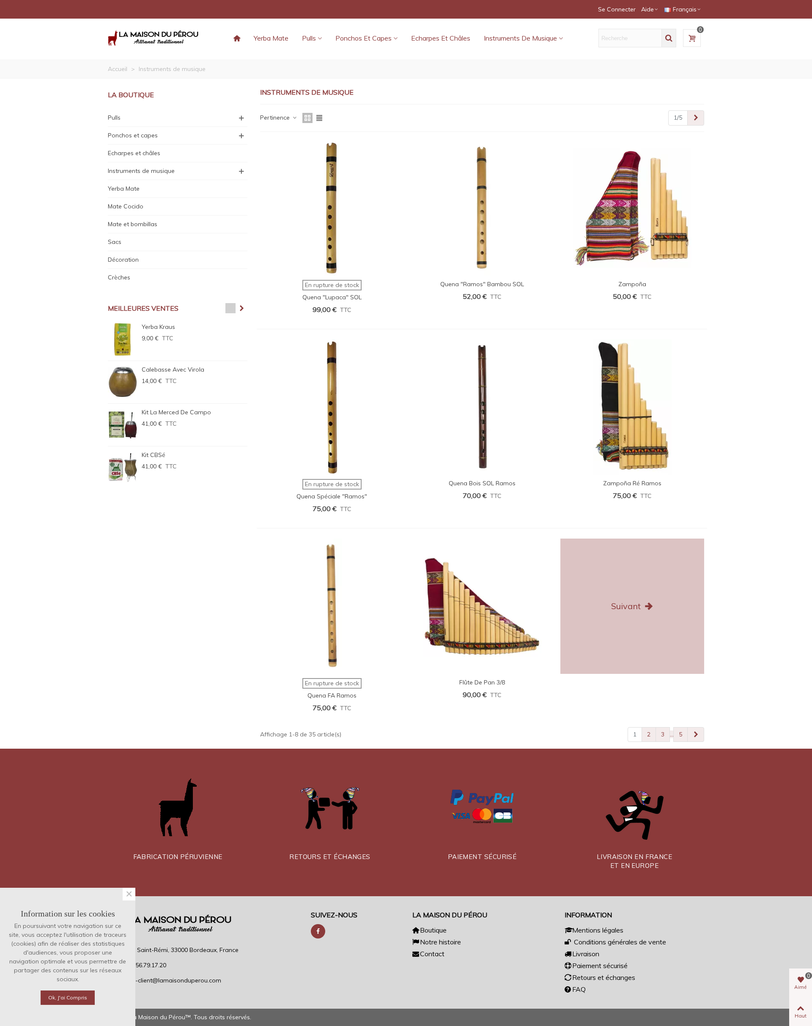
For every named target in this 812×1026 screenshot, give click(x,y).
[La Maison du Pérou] (154, 38)
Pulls (309, 38)
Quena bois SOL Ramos (482, 483)
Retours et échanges (603, 977)
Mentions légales (597, 930)
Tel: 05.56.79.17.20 (141, 965)
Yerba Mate (271, 38)
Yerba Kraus (158, 327)
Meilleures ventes (143, 308)
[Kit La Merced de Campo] (122, 425)
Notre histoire (440, 942)
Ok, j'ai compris (67, 997)
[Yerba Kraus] (122, 339)
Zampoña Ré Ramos (632, 483)
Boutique (433, 930)
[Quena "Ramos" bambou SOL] (482, 208)
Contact (432, 953)
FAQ (579, 989)
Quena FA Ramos (332, 695)
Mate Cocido (125, 206)
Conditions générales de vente (619, 942)
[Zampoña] (632, 208)
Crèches (119, 277)
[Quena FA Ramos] (332, 606)
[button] (650, 9)
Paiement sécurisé (600, 965)
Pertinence (275, 117)
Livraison (585, 953)
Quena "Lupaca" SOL (332, 297)
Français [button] (685, 9)
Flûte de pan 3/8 (482, 682)
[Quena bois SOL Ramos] (482, 407)
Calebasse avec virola (173, 369)
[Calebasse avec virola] (122, 382)
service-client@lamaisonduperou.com (168, 980)
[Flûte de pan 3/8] (482, 606)
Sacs (114, 242)
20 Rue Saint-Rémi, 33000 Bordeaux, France (177, 950)
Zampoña (632, 284)
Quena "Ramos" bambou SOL (482, 284)
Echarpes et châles (440, 38)
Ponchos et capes (363, 38)
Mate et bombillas (132, 224)
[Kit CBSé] (122, 467)
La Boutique (131, 94)
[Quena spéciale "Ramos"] (332, 407)
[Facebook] (318, 931)
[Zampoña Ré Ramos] (632, 407)
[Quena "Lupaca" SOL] (332, 208)
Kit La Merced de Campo (176, 412)
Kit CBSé (153, 455)
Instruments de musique (520, 38)
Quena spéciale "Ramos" (331, 496)
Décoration (123, 259)
